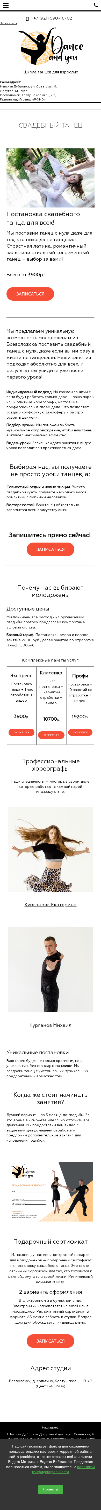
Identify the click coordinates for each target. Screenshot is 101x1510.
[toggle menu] (6, 5)
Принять (50, 1489)
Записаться (8, 23)
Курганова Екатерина (51, 905)
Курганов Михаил (50, 1025)
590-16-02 (52, 18)
